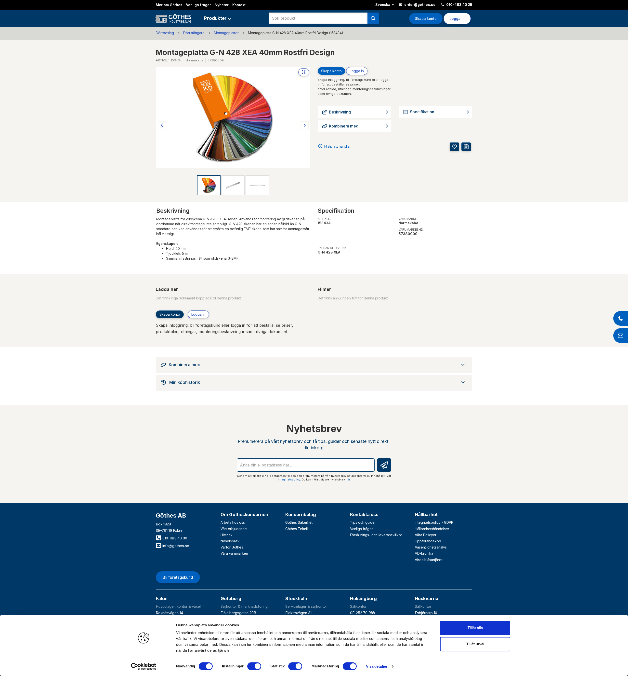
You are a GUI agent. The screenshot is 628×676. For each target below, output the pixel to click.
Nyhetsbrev (230, 541)
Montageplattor (226, 33)
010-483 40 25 (458, 4)
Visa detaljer (376, 666)
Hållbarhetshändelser (432, 529)
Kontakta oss (364, 514)
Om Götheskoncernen (244, 514)
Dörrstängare (194, 33)
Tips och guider (363, 522)
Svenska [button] (383, 4)
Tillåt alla (475, 628)
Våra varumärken (234, 553)
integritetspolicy (289, 479)
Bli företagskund (178, 577)
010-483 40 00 (174, 538)
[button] (218, 18)
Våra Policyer (425, 535)
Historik (227, 535)
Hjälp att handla (337, 146)
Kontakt (239, 5)
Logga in (357, 71)
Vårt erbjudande (234, 529)
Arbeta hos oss (233, 522)
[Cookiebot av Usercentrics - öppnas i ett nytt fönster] (143, 666)
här (348, 479)
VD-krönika (424, 553)
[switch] (254, 666)
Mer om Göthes (169, 5)
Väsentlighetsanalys (431, 547)
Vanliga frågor (198, 5)
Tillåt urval (475, 644)
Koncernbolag (300, 514)
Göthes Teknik (297, 529)
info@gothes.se (175, 545)
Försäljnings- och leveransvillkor (376, 535)
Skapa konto (426, 18)
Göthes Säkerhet (299, 522)
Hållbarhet (426, 514)
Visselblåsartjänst (429, 560)
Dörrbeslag (165, 33)
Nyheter (222, 5)
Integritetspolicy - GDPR (434, 522)
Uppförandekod (428, 541)
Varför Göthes (232, 547)
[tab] (314, 365)
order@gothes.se (419, 4)
